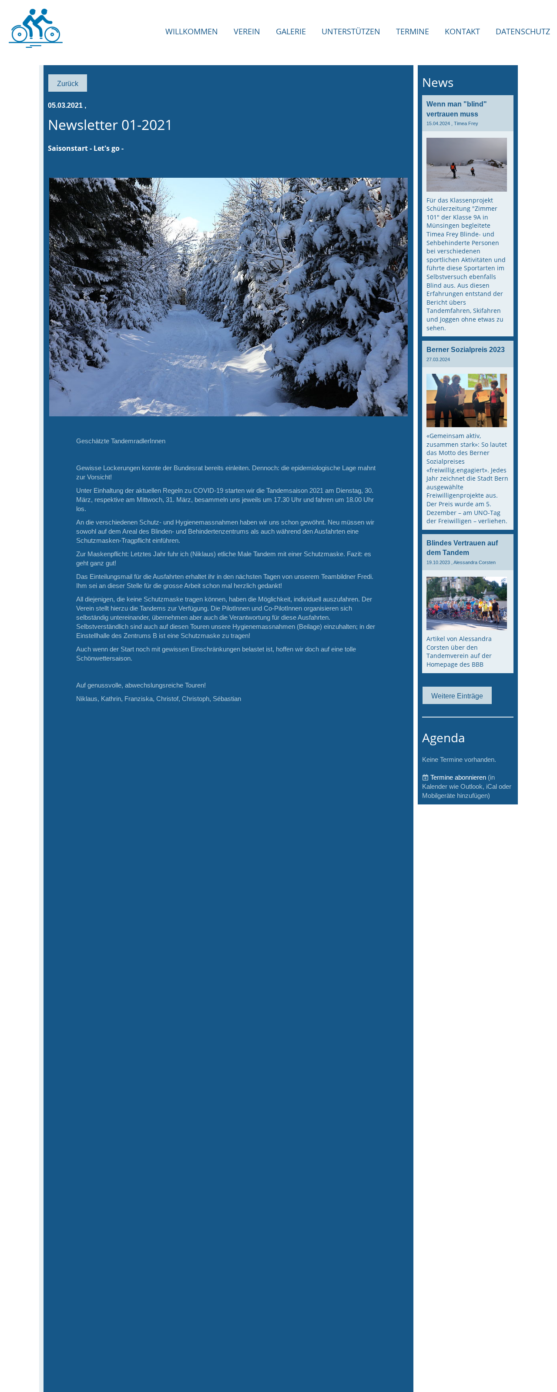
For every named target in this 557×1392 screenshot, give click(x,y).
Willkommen (191, 31)
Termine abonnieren (458, 777)
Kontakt (462, 31)
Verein (247, 31)
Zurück (67, 83)
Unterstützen (351, 31)
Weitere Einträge (457, 696)
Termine (412, 31)
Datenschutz (523, 31)
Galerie (291, 31)
